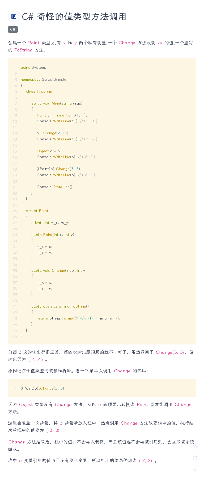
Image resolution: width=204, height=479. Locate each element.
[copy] (190, 64)
